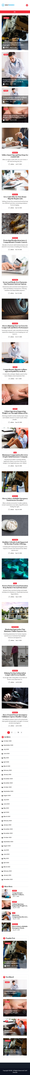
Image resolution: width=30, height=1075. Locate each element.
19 (18, 732)
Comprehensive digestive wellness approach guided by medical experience (15, 81)
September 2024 (8, 791)
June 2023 (6, 854)
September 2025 (8, 745)
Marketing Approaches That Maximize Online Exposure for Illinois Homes (15, 631)
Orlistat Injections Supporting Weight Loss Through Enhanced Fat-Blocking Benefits (14, 117)
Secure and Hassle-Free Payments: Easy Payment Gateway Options (15, 283)
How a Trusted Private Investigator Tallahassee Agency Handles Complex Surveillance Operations (15, 716)
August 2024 (7, 795)
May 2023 (6, 858)
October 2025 (7, 741)
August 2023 (7, 846)
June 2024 (6, 804)
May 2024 (6, 808)
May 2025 (6, 757)
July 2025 (6, 749)
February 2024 (8, 820)
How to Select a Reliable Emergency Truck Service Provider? (15, 499)
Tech (15, 583)
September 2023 (8, 841)
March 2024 (7, 816)
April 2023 (6, 862)
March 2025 (7, 766)
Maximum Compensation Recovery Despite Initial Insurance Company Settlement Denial (15, 456)
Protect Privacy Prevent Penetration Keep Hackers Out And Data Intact (15, 586)
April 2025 (6, 762)
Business (15, 152)
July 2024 (6, 799)
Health (6, 54)
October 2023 (7, 837)
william (10, 47)
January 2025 (7, 774)
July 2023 (6, 850)
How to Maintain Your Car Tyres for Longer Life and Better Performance (15, 327)
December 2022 (8, 879)
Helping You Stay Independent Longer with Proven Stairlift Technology (15, 675)
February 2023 (8, 871)
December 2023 (8, 829)
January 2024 (7, 825)
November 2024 (8, 783)
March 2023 (7, 866)
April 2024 (6, 812)
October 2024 (8, 787)
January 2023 (7, 875)
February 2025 (8, 770)
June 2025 (6, 753)
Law (15, 452)
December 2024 (8, 778)
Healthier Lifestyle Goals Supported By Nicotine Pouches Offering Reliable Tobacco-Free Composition (17, 46)
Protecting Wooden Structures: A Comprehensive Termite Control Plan (15, 242)
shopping (10, 17)
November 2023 (8, 833)
